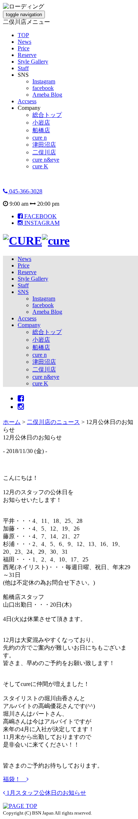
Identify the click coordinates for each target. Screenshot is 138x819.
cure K (40, 166)
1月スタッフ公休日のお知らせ (45, 793)
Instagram (43, 81)
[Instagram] (21, 407)
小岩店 (41, 122)
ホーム (12, 422)
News (24, 42)
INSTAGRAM (41, 223)
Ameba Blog (47, 94)
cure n (39, 137)
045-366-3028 (25, 191)
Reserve (27, 55)
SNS (23, 292)
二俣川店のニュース (53, 422)
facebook (43, 88)
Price (23, 48)
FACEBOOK (40, 216)
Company (29, 325)
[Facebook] (21, 398)
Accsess (27, 101)
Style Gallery (33, 61)
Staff (23, 68)
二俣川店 (44, 152)
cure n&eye (45, 160)
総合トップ (47, 115)
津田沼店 (44, 144)
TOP (23, 35)
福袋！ (14, 779)
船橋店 (41, 130)
